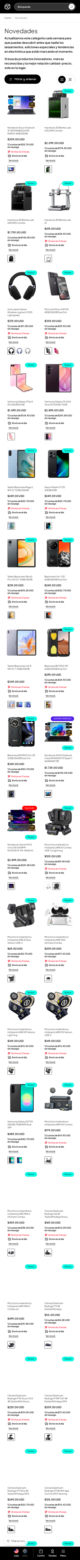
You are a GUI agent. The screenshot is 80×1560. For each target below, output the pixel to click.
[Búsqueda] (72, 7)
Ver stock (13, 160)
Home (7, 17)
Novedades (21, 17)
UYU (25, 1555)
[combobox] (43, 6)
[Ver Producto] (21, 105)
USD (16, 1555)
